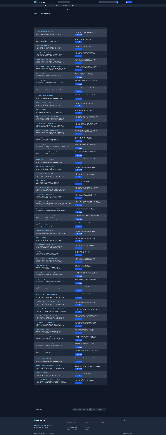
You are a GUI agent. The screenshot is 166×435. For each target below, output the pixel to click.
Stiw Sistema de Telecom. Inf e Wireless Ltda (48, 66)
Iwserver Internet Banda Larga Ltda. (46, 59)
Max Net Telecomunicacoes (43, 358)
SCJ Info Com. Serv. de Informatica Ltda (46, 315)
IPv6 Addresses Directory (72, 427)
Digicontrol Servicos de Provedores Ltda (47, 130)
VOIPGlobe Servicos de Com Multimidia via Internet (50, 202)
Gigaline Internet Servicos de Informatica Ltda (48, 365)
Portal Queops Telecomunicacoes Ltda (46, 322)
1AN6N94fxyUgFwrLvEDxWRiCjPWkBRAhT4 (42, 425)
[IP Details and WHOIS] (117, 2)
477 (93, 409)
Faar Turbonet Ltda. (41, 180)
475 (87, 409)
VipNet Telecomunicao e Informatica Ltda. (47, 216)
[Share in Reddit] (69, 2)
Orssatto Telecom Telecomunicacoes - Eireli (48, 209)
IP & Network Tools (41, 9)
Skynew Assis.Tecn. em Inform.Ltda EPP (47, 351)
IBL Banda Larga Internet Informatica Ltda (47, 301)
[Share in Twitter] (63, 2)
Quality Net (39, 223)
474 (84, 409)
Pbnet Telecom (40, 38)
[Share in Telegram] (67, 2)
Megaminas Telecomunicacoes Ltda (45, 173)
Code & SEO (103, 422)
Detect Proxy (67, 5)
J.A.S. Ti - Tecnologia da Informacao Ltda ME (48, 379)
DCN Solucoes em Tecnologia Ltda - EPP (47, 116)
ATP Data (38, 251)
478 (96, 409)
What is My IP (58, 5)
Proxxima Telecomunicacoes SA (44, 230)
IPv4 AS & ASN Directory (72, 424)
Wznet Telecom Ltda (41, 265)
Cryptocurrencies (104, 424)
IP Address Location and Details (91, 424)
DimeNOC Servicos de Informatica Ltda (46, 152)
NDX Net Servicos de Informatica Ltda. (46, 258)
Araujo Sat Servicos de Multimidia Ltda (46, 287)
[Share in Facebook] (59, 2)
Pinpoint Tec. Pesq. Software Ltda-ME (46, 123)
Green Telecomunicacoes (43, 329)
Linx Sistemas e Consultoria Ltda (45, 159)
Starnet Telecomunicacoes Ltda (44, 244)
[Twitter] (34, 427)
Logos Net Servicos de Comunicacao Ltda (47, 187)
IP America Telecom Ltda (42, 74)
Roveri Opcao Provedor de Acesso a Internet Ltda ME (50, 308)
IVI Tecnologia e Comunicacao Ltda (45, 194)
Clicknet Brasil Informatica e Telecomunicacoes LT (49, 145)
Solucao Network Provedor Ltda (44, 344)
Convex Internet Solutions (43, 88)
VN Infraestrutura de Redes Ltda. (45, 52)
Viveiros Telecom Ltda (42, 372)
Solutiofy (52, 433)
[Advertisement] (70, 20)
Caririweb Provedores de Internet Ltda (46, 273)
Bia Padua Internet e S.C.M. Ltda (44, 95)
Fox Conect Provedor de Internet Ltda (46, 337)
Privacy (43, 427)
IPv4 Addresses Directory (72, 422)
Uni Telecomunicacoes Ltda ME (44, 237)
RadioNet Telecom (41, 138)
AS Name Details (79, 34)
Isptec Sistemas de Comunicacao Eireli (46, 294)
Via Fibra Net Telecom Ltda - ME (44, 31)
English (127, 420)
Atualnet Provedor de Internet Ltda (45, 280)
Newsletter (38, 427)
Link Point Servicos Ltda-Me (43, 102)
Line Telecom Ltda (41, 109)
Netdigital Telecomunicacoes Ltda (45, 166)
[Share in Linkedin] (65, 2)
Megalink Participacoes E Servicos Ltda (46, 81)
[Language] (123, 2)
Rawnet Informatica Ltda (42, 45)
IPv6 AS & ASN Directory (51, 9)
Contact (46, 427)
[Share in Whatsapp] (61, 2)
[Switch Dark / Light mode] (120, 2)
